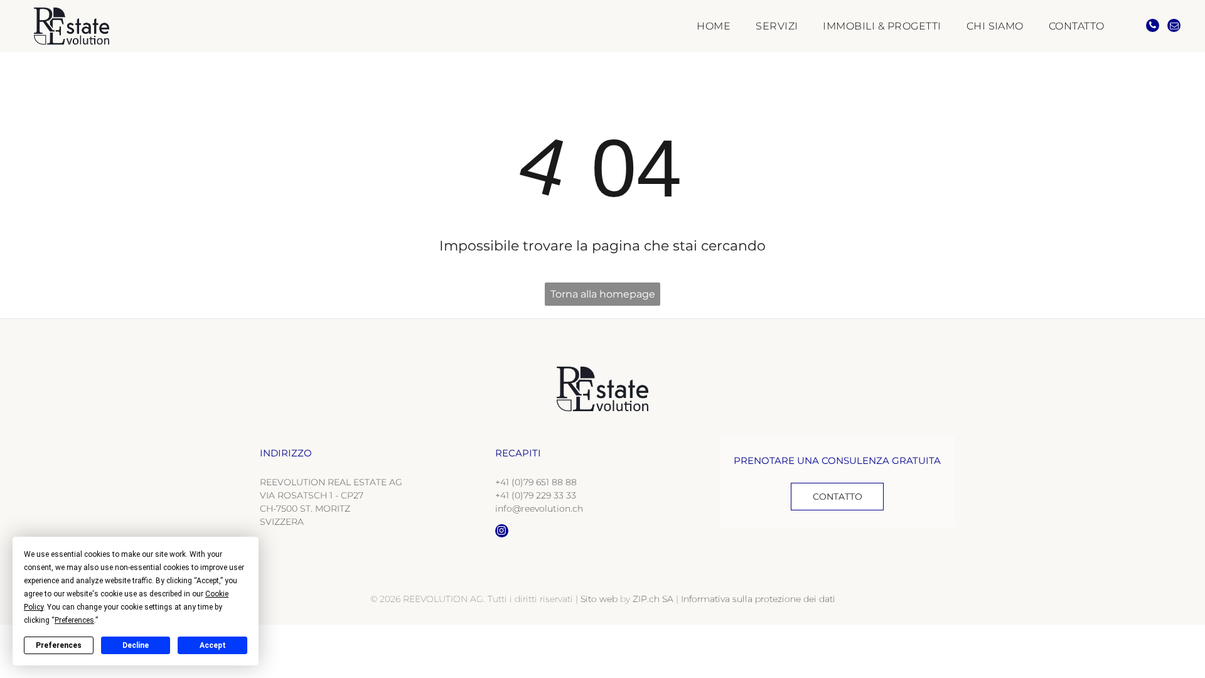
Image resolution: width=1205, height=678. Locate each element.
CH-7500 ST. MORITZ (305, 508)
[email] (1174, 27)
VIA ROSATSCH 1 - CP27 (311, 495)
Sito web (599, 599)
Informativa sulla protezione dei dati (758, 599)
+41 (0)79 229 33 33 (535, 495)
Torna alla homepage (602, 294)
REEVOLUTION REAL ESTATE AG (331, 482)
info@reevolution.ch (539, 508)
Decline (135, 645)
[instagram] (501, 532)
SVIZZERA (282, 521)
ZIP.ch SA (653, 599)
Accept (213, 645)
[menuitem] (701, 26)
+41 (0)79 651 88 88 (536, 482)
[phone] (1152, 27)
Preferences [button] (74, 620)
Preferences (59, 645)
